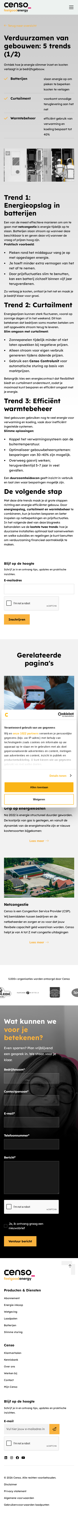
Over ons (9, 1366)
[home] (17, 7)
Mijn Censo (10, 1386)
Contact (9, 1380)
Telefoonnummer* (16, 1135)
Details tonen (58, 775)
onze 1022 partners (26, 733)
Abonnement (12, 1298)
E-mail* (9, 1113)
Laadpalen (10, 1318)
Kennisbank (11, 1359)
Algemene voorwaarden (19, 1498)
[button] (70, 7)
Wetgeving (10, 1311)
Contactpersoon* (16, 1091)
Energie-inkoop (13, 1305)
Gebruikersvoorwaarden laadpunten (26, 1504)
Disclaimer (10, 1484)
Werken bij (10, 1373)
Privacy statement (15, 1491)
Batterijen (10, 1325)
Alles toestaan (39, 787)
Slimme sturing (13, 1332)
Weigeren (39, 799)
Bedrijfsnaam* (14, 1069)
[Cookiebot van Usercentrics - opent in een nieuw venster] (58, 714)
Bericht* (10, 1157)
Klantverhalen (12, 1353)
